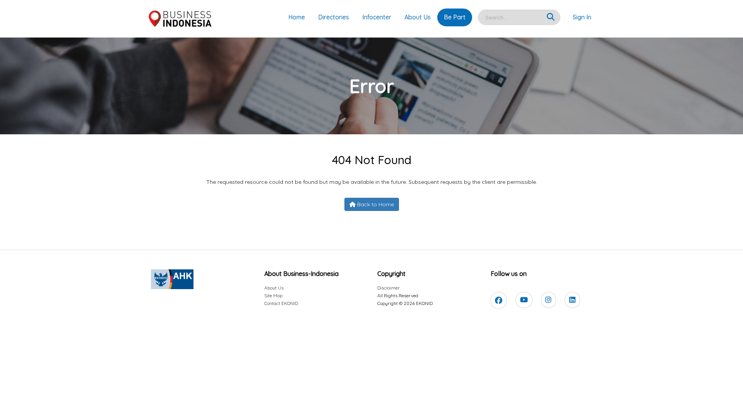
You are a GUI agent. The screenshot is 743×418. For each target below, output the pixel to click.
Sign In (582, 17)
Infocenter (376, 17)
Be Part (455, 17)
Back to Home (375, 204)
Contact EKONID (281, 303)
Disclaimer (388, 288)
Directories (333, 17)
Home (296, 17)
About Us (417, 17)
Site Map (273, 295)
